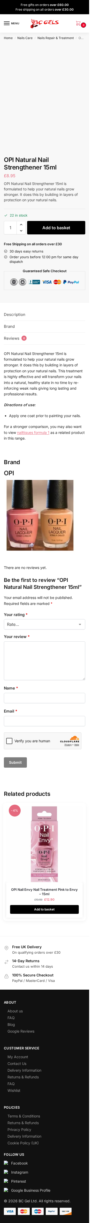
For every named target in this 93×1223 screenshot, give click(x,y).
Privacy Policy (19, 1129)
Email (10, 711)
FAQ (11, 1018)
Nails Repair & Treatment (55, 38)
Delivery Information (24, 1070)
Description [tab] (14, 314)
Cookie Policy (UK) (23, 1143)
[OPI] (44, 516)
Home (8, 38)
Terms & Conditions (23, 1116)
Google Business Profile (30, 1190)
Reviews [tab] (14, 338)
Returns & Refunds (23, 1077)
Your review (17, 636)
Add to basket (56, 227)
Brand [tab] (9, 326)
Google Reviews (20, 1031)
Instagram (19, 1172)
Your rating (16, 614)
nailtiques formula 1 (33, 432)
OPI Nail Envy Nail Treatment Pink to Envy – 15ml (44, 891)
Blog (11, 1024)
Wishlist (13, 1090)
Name (11, 688)
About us (15, 1011)
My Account (17, 1057)
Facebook (19, 1163)
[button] (79, 23)
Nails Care (25, 38)
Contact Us (16, 1063)
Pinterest (18, 1181)
